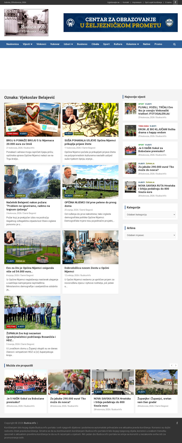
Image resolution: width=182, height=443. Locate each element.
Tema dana (12, 134)
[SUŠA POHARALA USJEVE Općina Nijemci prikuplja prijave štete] (90, 120)
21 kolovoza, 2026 (14, 148)
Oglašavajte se (113, 2)
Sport (106, 44)
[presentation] (172, 366)
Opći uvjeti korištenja (153, 2)
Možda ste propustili (19, 365)
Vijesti (26, 44)
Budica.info (30, 423)
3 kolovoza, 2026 (13, 213)
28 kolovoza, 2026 (146, 155)
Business (82, 44)
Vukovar (55, 44)
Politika (11, 327)
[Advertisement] (91, 69)
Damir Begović (88, 148)
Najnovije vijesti (135, 97)
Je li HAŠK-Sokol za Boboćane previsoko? (151, 149)
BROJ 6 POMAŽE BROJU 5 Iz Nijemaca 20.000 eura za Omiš (30, 142)
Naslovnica (12, 44)
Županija (78, 134)
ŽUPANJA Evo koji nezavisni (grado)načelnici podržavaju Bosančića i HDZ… (31, 337)
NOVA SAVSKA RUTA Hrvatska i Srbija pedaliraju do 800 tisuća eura (156, 189)
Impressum (137, 2)
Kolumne (131, 44)
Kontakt (126, 2)
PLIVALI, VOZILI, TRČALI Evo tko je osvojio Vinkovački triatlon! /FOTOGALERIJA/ (155, 110)
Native (146, 44)
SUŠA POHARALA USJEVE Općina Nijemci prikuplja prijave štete (90, 142)
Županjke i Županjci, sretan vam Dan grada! (154, 400)
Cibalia (95, 44)
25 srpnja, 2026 (71, 210)
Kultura (118, 44)
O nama (168, 2)
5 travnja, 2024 (13, 344)
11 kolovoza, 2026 (73, 148)
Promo (158, 44)
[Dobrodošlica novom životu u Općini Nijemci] (90, 247)
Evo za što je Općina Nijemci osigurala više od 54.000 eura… (30, 269)
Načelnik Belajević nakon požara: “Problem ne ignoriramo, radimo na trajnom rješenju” (28, 206)
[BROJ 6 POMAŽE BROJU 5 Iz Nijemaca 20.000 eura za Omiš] (32, 120)
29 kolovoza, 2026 (146, 117)
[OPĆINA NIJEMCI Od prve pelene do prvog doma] (90, 182)
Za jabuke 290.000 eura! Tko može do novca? (156, 168)
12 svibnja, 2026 (72, 275)
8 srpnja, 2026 (12, 275)
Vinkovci (41, 44)
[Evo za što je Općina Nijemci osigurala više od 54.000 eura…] (32, 247)
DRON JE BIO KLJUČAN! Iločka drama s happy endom (156, 131)
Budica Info (29, 148)
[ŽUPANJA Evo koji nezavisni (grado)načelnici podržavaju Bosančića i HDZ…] (32, 313)
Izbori (67, 44)
